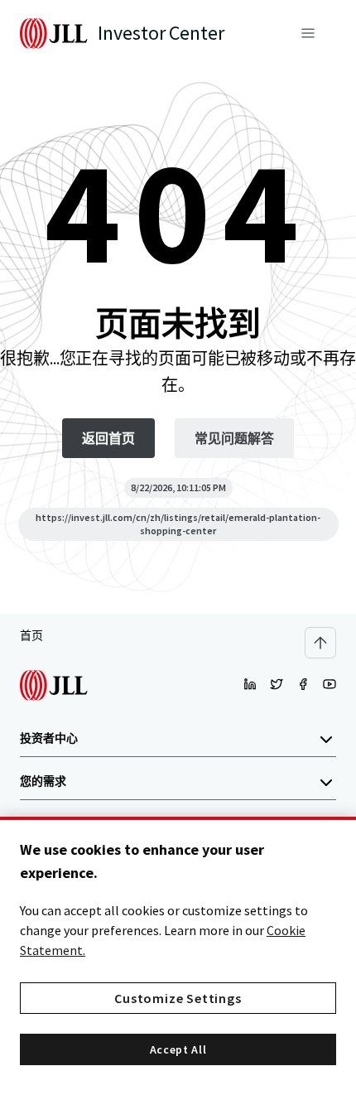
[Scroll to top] (320, 642)
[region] (178, 956)
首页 (31, 635)
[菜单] (308, 33)
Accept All (178, 1049)
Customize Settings (177, 998)
